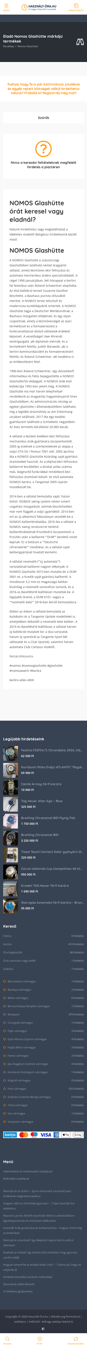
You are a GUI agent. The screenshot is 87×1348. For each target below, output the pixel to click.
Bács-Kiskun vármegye (21, 981)
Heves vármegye (18, 1055)
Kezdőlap (8, 46)
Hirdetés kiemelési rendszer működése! (27, 1277)
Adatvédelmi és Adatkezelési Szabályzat (28, 1171)
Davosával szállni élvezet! (18, 1284)
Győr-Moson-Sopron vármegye (27, 1039)
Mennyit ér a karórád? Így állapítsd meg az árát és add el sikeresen (38, 1242)
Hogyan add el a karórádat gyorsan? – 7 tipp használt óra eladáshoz (39, 1205)
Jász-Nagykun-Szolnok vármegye (27, 1064)
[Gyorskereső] (80, 42)
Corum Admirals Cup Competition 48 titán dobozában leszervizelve (52, 869)
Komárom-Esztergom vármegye (27, 1072)
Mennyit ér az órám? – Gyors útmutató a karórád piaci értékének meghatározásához (37, 1193)
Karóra (7, 944)
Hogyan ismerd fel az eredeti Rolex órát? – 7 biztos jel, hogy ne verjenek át (42, 1267)
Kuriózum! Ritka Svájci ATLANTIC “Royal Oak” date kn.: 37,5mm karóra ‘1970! (52, 767)
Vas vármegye (16, 1113)
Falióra (7, 936)
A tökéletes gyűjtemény (18, 1291)
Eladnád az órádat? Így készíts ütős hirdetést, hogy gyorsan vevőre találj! (40, 1254)
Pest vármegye (16, 1089)
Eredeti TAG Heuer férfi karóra (45, 886)
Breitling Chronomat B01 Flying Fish (48, 818)
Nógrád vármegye (18, 1080)
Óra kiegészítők (12, 952)
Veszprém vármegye (20, 1122)
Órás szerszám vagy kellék (19, 960)
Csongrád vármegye (20, 1022)
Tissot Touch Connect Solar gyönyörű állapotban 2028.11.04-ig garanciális (52, 852)
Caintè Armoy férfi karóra (41, 784)
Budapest (13, 1014)
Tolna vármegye (17, 1105)
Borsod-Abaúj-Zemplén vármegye (28, 1006)
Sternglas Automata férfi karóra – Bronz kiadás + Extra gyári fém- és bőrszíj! (52, 903)
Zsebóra (8, 969)
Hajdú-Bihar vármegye (21, 1047)
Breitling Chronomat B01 (39, 835)
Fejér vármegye (17, 1031)
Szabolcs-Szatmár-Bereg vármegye (29, 1097)
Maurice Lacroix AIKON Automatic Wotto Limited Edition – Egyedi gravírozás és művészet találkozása (39, 1218)
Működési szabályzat (16, 1178)
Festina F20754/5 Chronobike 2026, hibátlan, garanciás (52, 750)
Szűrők (43, 118)
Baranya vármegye (19, 989)
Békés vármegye (17, 998)
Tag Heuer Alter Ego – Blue (42, 801)
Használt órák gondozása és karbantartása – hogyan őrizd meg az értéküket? (42, 1230)
